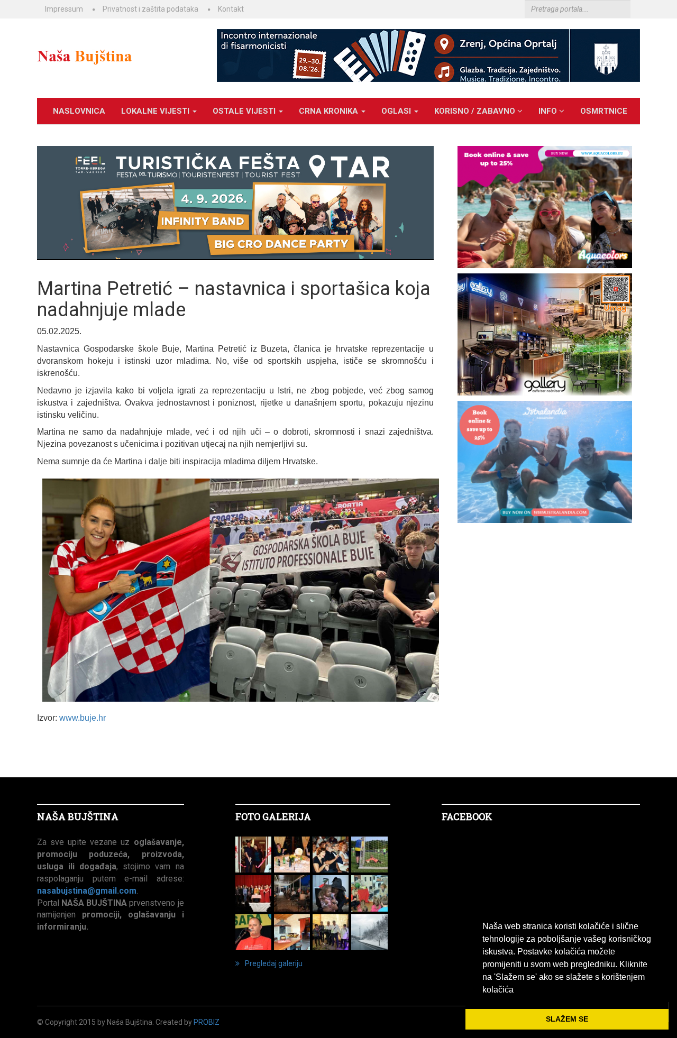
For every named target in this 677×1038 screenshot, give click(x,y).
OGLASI (397, 111)
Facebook (467, 816)
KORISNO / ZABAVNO (475, 111)
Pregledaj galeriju (274, 963)
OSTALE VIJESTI (245, 111)
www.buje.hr (82, 717)
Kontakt (231, 9)
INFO (548, 111)
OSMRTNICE (603, 111)
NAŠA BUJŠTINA (77, 816)
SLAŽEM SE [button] (567, 1019)
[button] (517, 990)
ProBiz (206, 1022)
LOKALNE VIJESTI (156, 111)
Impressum (64, 9)
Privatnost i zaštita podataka (150, 9)
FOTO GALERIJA (273, 816)
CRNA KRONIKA (329, 111)
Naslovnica (79, 111)
